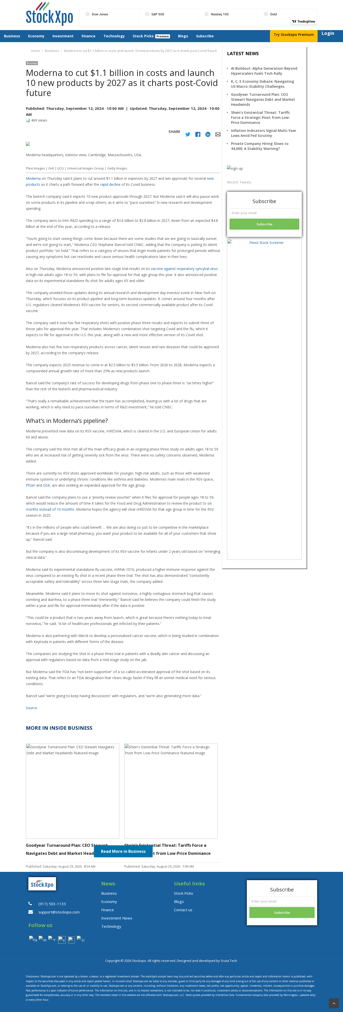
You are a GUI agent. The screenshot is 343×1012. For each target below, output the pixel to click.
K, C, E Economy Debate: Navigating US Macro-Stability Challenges (262, 84)
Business (12, 36)
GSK (46, 485)
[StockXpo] (49, 13)
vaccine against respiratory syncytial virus (184, 268)
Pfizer (30, 485)
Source (31, 707)
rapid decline (110, 184)
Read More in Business (123, 851)
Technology (114, 36)
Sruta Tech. (229, 960)
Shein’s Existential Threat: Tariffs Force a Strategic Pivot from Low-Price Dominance (260, 117)
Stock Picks (143, 36)
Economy (36, 36)
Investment (63, 36)
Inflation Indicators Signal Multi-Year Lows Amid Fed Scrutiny (263, 133)
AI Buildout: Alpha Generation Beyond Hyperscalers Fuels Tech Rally (264, 71)
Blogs (183, 36)
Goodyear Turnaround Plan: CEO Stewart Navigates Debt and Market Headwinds (263, 99)
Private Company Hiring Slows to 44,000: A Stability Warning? (260, 146)
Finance (88, 36)
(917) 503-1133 (52, 903)
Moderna (33, 178)
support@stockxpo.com (59, 911)
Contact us (183, 909)
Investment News (116, 918)
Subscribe (205, 36)
